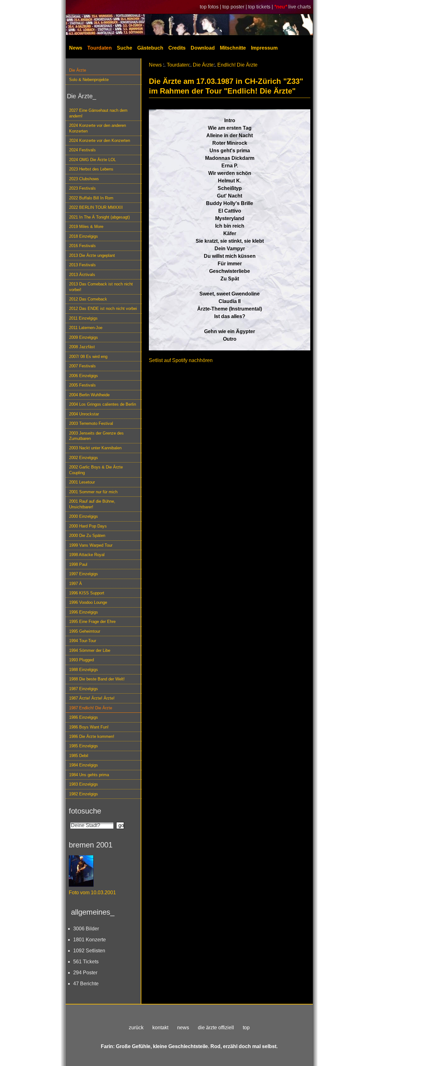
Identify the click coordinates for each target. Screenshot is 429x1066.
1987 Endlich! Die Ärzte (90, 708)
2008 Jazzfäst (82, 346)
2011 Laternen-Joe (85, 327)
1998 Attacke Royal (87, 554)
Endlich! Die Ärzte (237, 65)
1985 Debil (78, 755)
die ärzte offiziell (216, 1027)
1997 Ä (75, 583)
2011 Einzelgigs (83, 318)
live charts (299, 6)
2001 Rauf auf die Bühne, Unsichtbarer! (92, 504)
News (75, 48)
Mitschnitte (233, 48)
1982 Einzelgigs (83, 794)
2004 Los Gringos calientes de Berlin (102, 404)
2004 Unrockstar (84, 414)
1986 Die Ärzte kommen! (91, 736)
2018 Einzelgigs (83, 236)
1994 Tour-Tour (82, 640)
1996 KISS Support (86, 593)
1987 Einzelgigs (83, 688)
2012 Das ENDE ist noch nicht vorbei (103, 308)
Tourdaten (99, 48)
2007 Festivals (82, 366)
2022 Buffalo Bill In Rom (91, 198)
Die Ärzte (77, 70)
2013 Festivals (82, 264)
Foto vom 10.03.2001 (92, 892)
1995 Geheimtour (84, 631)
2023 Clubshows (84, 178)
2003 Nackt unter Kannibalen (95, 448)
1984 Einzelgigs (83, 765)
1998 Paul (78, 564)
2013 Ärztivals (82, 274)
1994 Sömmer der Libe (89, 650)
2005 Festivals (82, 385)
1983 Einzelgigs (83, 784)
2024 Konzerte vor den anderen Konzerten (97, 128)
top (246, 1027)
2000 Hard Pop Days (88, 526)
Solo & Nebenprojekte (89, 79)
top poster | (235, 6)
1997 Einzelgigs (83, 573)
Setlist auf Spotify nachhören (181, 360)
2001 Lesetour (82, 482)
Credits (177, 48)
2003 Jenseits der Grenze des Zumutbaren (96, 436)
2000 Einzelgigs (83, 516)
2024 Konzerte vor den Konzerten (99, 140)
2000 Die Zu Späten (87, 535)
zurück (136, 1027)
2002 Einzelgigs (83, 457)
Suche (124, 48)
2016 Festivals (82, 245)
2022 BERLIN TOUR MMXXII (96, 207)
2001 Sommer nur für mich (93, 492)
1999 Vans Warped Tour (90, 545)
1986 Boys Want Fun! (89, 727)
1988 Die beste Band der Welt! (97, 679)
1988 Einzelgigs (83, 669)
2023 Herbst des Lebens (91, 169)
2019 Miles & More (86, 226)
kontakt (160, 1027)
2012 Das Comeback (88, 299)
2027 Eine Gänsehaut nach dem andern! (98, 113)
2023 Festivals (82, 188)
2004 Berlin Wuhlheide (89, 394)
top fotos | (211, 6)
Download (203, 48)
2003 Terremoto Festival (91, 423)
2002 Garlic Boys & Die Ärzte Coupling (96, 470)
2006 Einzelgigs (83, 375)
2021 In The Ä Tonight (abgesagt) (99, 217)
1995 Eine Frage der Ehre (92, 621)
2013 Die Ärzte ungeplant (92, 255)
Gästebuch (150, 48)
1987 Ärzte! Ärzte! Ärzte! (92, 698)
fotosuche (85, 811)
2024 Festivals (82, 150)
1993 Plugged (81, 659)
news (183, 1027)
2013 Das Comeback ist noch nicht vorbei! (101, 287)
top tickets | (261, 6)
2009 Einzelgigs (83, 337)
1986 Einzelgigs (83, 717)
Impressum (264, 48)
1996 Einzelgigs (83, 612)
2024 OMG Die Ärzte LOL (92, 159)
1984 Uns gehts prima (89, 774)
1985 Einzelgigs (83, 746)
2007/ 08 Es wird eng (88, 356)
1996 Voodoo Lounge (88, 602)
